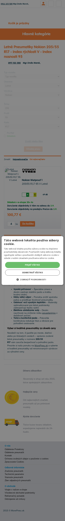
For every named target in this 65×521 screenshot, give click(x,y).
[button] (32, 279)
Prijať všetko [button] (32, 265)
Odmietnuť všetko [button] (32, 272)
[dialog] (32, 260)
